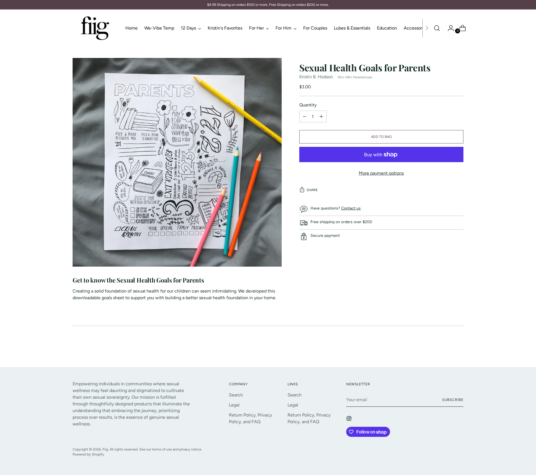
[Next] (427, 28)
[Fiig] (95, 28)
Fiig (105, 449)
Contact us (351, 208)
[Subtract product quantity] (321, 116)
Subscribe (452, 400)
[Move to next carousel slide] (458, 347)
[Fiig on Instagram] (349, 419)
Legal (234, 405)
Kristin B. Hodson (316, 77)
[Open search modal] (436, 28)
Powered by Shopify (88, 454)
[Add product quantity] (305, 116)
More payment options (381, 173)
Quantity (308, 105)
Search (236, 395)
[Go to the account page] (448, 28)
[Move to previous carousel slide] (446, 348)
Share (312, 190)
